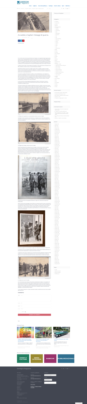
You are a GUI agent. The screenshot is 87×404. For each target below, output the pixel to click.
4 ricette (56, 24)
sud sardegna (57, 82)
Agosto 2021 (57, 189)
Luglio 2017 (56, 252)
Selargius (57, 42)
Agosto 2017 (57, 251)
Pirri (56, 36)
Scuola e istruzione (20, 38)
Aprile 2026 (56, 125)
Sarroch (57, 41)
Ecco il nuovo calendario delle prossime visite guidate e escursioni (42, 340)
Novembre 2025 (57, 130)
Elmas (56, 32)
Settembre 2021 (57, 187)
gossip (56, 55)
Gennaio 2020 (57, 212)
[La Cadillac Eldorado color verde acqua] (61, 332)
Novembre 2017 (57, 247)
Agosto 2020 (57, 205)
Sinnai (56, 45)
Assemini (57, 27)
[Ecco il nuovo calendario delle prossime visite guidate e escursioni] (43, 332)
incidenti (56, 56)
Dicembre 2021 (57, 183)
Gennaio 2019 (57, 228)
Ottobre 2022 (57, 170)
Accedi (56, 269)
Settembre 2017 (57, 250)
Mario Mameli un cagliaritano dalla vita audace (61, 95)
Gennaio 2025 (57, 140)
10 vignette (56, 21)
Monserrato (57, 34)
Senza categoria (57, 78)
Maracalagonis (58, 33)
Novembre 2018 (57, 231)
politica (56, 60)
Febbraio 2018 (57, 243)
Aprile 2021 (56, 194)
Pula (56, 37)
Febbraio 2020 (57, 210)
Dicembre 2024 (57, 141)
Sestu (56, 44)
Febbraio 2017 (57, 259)
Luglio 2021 (56, 190)
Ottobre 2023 (57, 158)
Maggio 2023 (57, 162)
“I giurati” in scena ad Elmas (62, 118)
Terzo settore (58, 74)
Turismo (29, 38)
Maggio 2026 (57, 124)
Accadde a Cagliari (32, 37)
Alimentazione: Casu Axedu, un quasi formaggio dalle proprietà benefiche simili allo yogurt (61, 113)
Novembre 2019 (57, 215)
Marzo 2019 (56, 225)
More (32, 349)
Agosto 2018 (57, 235)
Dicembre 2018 (57, 229)
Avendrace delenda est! (63, 111)
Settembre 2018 (57, 233)
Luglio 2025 (56, 135)
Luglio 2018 (56, 236)
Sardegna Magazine (24, 368)
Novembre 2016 (57, 263)
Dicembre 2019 (57, 213)
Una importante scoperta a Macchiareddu (61, 92)
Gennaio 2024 (57, 153)
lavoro (56, 57)
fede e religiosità (57, 53)
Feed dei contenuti (58, 271)
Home (30, 5)
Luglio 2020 (56, 206)
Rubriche (67, 5)
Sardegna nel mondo (59, 70)
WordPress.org (57, 273)
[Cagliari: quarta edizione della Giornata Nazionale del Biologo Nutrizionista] (25, 332)
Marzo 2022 (56, 179)
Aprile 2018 (56, 240)
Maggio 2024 (57, 151)
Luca (55, 115)
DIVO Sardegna (58, 66)
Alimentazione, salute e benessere (61, 65)
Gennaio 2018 (57, 244)
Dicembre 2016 (57, 262)
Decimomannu (58, 30)
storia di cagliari (42, 321)
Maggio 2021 (57, 193)
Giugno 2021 (57, 191)
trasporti (56, 85)
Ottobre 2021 (57, 186)
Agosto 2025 (57, 133)
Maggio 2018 (57, 239)
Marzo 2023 (56, 163)
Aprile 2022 (56, 178)
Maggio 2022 (57, 177)
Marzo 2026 (56, 126)
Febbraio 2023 (57, 164)
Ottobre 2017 (57, 248)
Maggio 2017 (57, 255)
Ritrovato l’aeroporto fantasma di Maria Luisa (62, 116)
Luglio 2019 (56, 220)
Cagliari (34, 5)
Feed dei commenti (58, 272)
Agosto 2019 (57, 219)
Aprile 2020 (56, 208)
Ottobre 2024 (57, 144)
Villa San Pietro (58, 48)
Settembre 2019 (57, 217)
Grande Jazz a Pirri (57, 96)
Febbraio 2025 (57, 139)
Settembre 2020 (57, 204)
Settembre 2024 (57, 145)
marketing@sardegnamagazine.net (36, 378)
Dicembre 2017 (57, 246)
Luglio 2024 (56, 148)
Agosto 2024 (57, 147)
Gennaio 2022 (57, 182)
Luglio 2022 (56, 174)
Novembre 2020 (57, 201)
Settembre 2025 (57, 132)
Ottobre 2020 (57, 202)
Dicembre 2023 (57, 155)
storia (25, 38)
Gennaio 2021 (57, 198)
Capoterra (57, 29)
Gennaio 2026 (57, 128)
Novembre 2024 (57, 143)
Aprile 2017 (56, 257)
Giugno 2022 (57, 175)
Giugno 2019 (57, 221)
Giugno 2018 (57, 238)
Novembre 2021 (57, 185)
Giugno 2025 (57, 136)
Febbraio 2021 (57, 197)
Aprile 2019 (56, 224)
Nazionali (56, 59)
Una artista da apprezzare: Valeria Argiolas (61, 110)
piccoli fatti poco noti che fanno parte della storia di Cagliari (30, 321)
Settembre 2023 (57, 159)
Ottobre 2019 (57, 216)
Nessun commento (35, 38)
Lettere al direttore (59, 69)
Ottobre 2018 (57, 232)
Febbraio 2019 (57, 227)
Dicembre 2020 (57, 200)
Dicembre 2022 (57, 167)
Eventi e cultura (57, 5)
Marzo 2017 (56, 258)
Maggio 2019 (57, 223)
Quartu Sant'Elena (58, 38)
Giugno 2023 (57, 160)
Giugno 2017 (57, 254)
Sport (63, 5)
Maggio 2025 (57, 137)
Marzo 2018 (56, 242)
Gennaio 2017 (57, 261)
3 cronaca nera (57, 23)
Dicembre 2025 (57, 129)
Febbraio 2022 (57, 181)
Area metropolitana (42, 5)
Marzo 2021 (56, 196)
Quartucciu (57, 40)
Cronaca (56, 51)
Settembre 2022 (57, 171)
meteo (57, 77)
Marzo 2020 (56, 209)
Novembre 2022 (57, 168)
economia (56, 52)
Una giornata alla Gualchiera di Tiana (60, 94)
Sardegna (51, 5)
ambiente (56, 25)
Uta (56, 46)
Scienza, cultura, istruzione (46, 37)
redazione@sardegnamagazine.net (36, 375)
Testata (27, 38)
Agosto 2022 (57, 172)
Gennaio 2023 (57, 166)
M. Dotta (20, 37)
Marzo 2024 (56, 152)
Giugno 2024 (57, 149)
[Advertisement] (34, 51)
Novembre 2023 (57, 156)
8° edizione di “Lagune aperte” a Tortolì (61, 98)
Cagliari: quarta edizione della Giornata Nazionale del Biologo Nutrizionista (25, 340)
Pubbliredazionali (57, 61)
